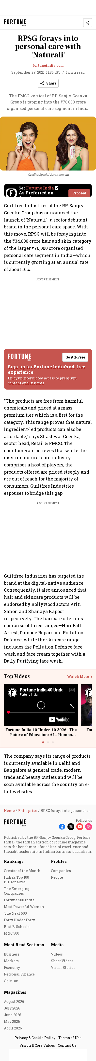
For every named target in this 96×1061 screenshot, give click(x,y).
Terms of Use (69, 1037)
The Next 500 (15, 913)
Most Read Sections (24, 944)
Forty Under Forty (19, 920)
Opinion (11, 980)
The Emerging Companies (16, 891)
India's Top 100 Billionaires (16, 879)
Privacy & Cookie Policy (35, 1037)
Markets (11, 960)
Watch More (78, 677)
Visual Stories (63, 967)
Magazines (15, 992)
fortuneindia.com (48, 65)
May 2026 (12, 1021)
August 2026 (14, 1001)
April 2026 (13, 1028)
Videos (57, 954)
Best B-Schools (17, 926)
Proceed (79, 193)
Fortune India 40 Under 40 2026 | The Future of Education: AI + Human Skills (41, 734)
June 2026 (12, 1014)
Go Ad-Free (75, 357)
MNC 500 (11, 933)
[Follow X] (70, 826)
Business (11, 954)
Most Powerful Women (24, 906)
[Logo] (15, 22)
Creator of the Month (22, 870)
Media (57, 944)
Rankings (14, 861)
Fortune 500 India (19, 900)
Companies (61, 870)
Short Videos (62, 960)
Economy (12, 967)
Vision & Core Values (37, 1045)
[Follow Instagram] (88, 826)
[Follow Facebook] (62, 826)
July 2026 (12, 1008)
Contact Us (67, 1045)
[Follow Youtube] (79, 826)
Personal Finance (19, 974)
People (57, 877)
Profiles (59, 861)
